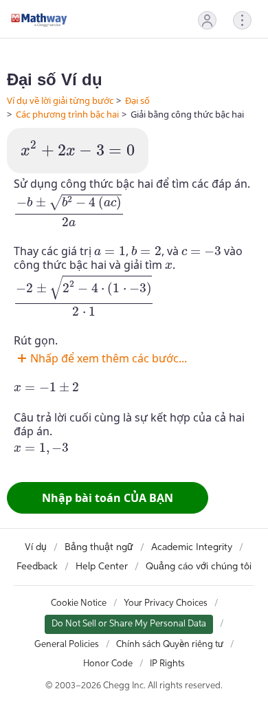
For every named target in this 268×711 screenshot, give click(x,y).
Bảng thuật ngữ (99, 547)
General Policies (66, 644)
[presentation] (78, 149)
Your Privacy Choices (166, 603)
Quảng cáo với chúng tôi (199, 566)
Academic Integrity (191, 547)
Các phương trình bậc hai (67, 114)
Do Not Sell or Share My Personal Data (129, 624)
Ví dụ (36, 547)
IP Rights (167, 663)
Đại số (137, 100)
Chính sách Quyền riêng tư (169, 644)
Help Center (102, 566)
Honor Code (108, 663)
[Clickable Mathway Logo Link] (39, 20)
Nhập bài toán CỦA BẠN (107, 497)
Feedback (37, 566)
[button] (207, 20)
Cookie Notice (79, 603)
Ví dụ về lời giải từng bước (60, 100)
